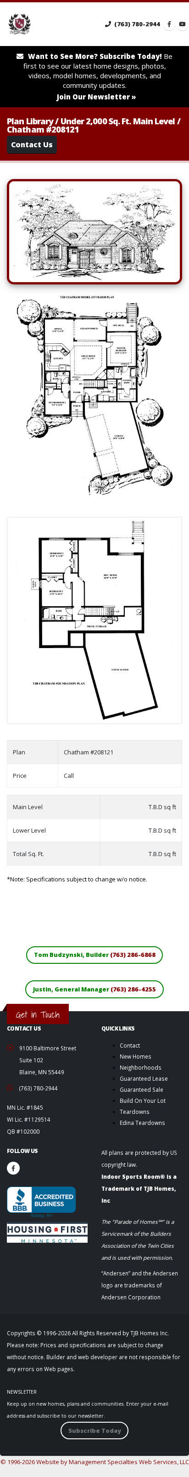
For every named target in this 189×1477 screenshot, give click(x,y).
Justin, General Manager (94, 989)
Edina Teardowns (142, 1122)
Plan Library (30, 121)
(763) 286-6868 (133, 954)
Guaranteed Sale (141, 1089)
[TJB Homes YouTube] (182, 23)
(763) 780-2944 (136, 24)
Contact (130, 1045)
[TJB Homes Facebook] (169, 23)
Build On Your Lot (143, 1100)
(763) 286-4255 (133, 989)
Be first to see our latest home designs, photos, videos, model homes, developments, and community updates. (98, 76)
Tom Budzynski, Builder (95, 954)
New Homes (135, 1056)
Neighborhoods (140, 1067)
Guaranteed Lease (144, 1078)
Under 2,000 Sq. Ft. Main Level (118, 121)
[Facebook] (13, 1168)
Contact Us (32, 144)
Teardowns (135, 1111)
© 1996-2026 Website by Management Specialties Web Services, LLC (94, 1462)
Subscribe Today (94, 1430)
